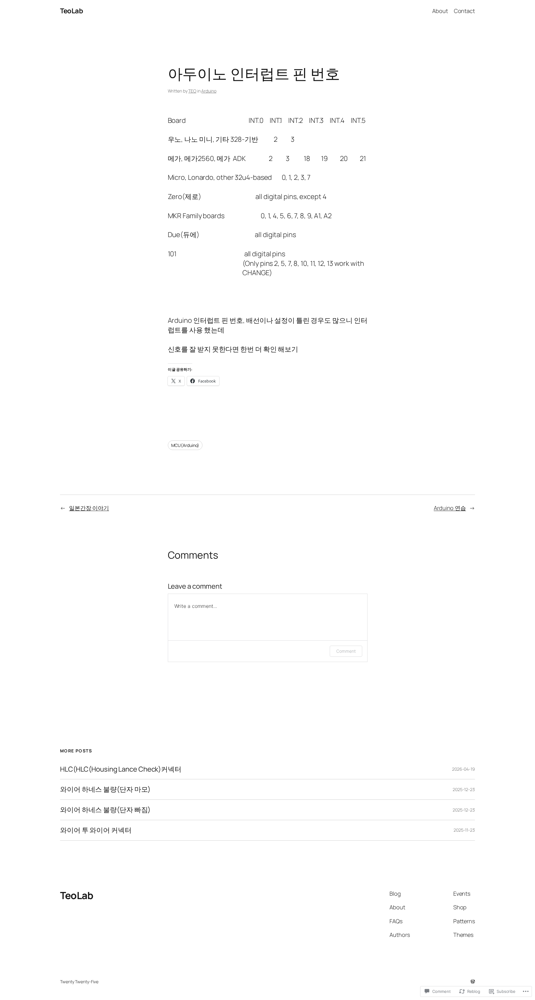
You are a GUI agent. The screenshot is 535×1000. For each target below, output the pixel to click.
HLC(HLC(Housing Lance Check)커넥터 (120, 769)
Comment (345, 651)
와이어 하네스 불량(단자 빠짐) (105, 810)
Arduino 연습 (450, 508)
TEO (192, 91)
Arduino (208, 91)
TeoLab (71, 10)
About (440, 11)
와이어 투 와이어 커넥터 (96, 830)
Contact (464, 11)
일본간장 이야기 (89, 508)
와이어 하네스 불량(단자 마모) (105, 789)
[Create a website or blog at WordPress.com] (473, 982)
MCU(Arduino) (185, 445)
